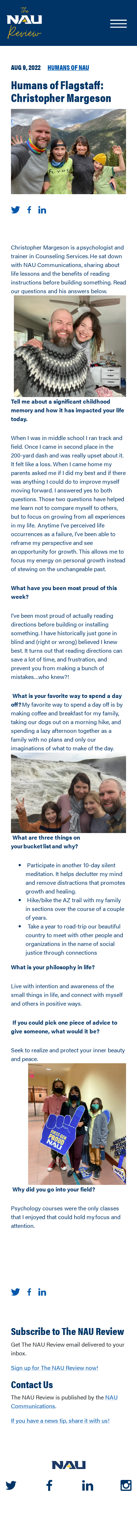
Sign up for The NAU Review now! (54, 1367)
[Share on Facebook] (29, 209)
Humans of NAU (68, 67)
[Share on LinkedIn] (42, 209)
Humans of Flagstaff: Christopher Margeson (61, 90)
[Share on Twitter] (15, 209)
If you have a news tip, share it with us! (60, 1420)
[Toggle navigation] (118, 24)
